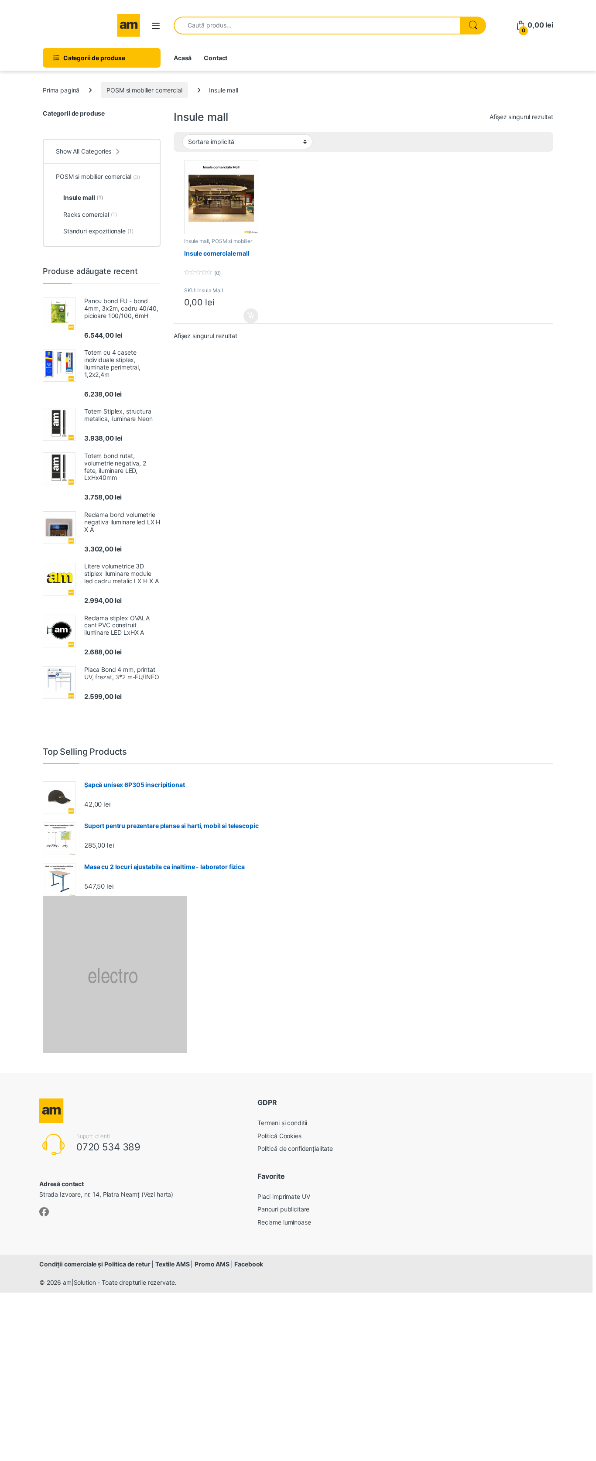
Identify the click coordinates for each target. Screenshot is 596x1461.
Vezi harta (157, 1194)
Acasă (183, 58)
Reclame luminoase (284, 1222)
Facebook (248, 1264)
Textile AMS (173, 1264)
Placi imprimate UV (283, 1196)
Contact (215, 58)
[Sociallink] (44, 1212)
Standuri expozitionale (98, 231)
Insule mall (196, 241)
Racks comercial (90, 214)
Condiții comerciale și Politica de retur (95, 1264)
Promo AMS (213, 1264)
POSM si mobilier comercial (144, 90)
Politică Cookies (279, 1135)
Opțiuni (248, 315)
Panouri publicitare (283, 1209)
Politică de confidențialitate (295, 1148)
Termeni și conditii (282, 1122)
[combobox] (317, 25)
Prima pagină (61, 90)
